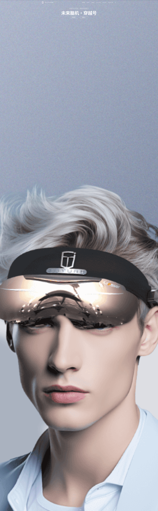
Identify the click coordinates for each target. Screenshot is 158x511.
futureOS (98, 2)
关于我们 (104, 2)
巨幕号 (88, 2)
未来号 (92, 2)
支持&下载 (110, 2)
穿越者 (83, 2)
